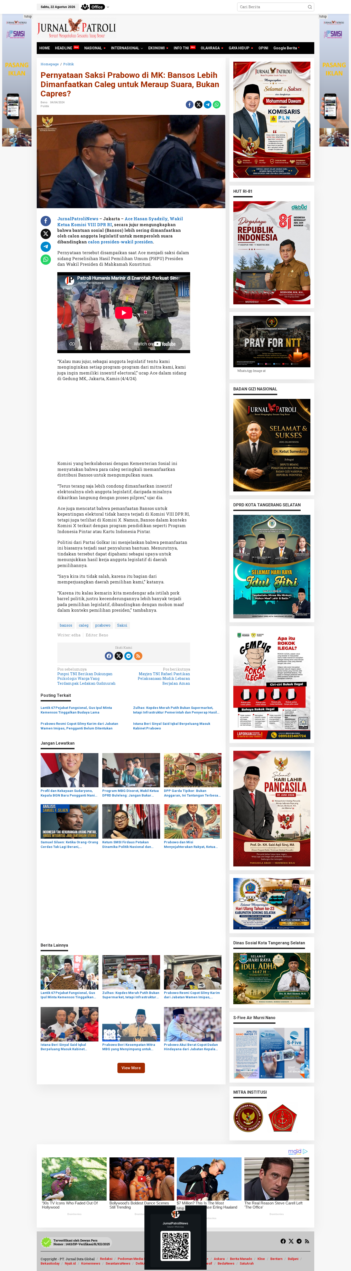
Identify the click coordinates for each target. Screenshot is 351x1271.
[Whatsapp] (216, 104)
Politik (45, 106)
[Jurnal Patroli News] (76, 27)
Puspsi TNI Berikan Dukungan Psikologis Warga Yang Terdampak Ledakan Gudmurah (86, 676)
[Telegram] (128, 656)
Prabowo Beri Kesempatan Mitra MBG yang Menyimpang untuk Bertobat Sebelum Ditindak (128, 1047)
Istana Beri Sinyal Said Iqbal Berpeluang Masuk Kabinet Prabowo (171, 726)
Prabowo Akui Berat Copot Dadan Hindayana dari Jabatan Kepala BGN (191, 1047)
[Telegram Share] (207, 104)
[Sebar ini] (189, 104)
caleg (83, 625)
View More (131, 1068)
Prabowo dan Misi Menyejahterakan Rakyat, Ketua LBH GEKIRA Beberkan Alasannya (191, 844)
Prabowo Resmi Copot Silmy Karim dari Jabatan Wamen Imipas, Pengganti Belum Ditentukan (79, 726)
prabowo (102, 625)
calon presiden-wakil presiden (120, 241)
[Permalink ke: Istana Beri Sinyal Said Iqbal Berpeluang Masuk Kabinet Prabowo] (69, 1023)
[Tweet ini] (198, 104)
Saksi (122, 625)
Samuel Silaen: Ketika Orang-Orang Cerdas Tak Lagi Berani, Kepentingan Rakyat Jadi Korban (69, 844)
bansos (66, 625)
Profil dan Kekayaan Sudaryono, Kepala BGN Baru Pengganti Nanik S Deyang (69, 793)
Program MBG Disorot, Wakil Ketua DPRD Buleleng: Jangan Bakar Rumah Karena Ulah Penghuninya (130, 793)
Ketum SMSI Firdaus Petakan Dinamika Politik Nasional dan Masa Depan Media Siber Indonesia (126, 844)
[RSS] (138, 656)
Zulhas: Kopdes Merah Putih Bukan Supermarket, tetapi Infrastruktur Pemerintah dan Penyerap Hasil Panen (175, 710)
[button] (310, 7)
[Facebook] (109, 656)
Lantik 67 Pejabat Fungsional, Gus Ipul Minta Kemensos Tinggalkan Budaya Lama (76, 710)
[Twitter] (119, 656)
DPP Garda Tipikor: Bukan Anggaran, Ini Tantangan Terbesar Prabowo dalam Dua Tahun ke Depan (192, 793)
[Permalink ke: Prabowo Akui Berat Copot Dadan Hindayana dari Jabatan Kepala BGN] (193, 1023)
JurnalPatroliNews (77, 218)
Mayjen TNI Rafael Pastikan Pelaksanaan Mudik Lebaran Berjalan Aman (164, 676)
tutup (28, 16)
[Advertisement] (123, 423)
